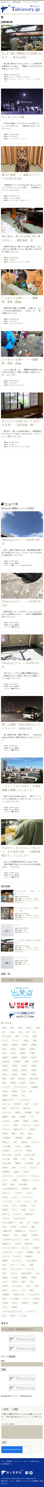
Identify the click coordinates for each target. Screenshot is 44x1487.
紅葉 (4, 1184)
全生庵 (14, 1277)
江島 (4, 1273)
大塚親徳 (6, 1294)
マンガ (5, 1040)
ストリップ (18, 1150)
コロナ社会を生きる (10, 1188)
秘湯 (34, 1040)
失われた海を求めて (17, 323)
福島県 (24, 1057)
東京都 (14, 1095)
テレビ (25, 1299)
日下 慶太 (24, 930)
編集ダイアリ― (19, 1129)
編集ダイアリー (8, 1100)
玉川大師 (17, 1104)
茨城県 (22, 1053)
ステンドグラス (16, 1269)
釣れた (14, 1303)
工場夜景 (34, 1087)
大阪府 (27, 1146)
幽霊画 (24, 1277)
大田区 (14, 1066)
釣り (23, 1095)
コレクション (22, 1176)
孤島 (4, 1049)
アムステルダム (19, 1218)
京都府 (14, 1180)
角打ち (5, 1290)
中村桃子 (34, 1235)
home (26, 1239)
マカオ (35, 1104)
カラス (5, 1205)
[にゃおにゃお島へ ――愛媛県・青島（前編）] (22, 355)
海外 (12, 1028)
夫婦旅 (25, 1040)
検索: (3, 1361)
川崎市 (5, 1091)
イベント (16, 565)
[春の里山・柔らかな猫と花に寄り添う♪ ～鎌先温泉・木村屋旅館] (22, 232)
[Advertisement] (22, 476)
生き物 (13, 1227)
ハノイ (5, 1180)
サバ (18, 1201)
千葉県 (32, 1053)
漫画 (34, 1188)
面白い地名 (34, 1078)
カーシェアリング (20, 1087)
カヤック (6, 1256)
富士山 (5, 1074)
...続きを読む (14, 69)
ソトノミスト (26, 1197)
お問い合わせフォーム (25, 1417)
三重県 (16, 1121)
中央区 (33, 1057)
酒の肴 (36, 1222)
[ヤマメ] (7, 935)
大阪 (21, 1222)
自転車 (14, 1091)
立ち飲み (23, 1205)
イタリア (18, 1193)
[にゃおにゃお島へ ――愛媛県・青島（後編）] (22, 294)
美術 (31, 1159)
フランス (36, 1239)
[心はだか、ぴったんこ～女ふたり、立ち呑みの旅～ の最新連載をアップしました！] (22, 844)
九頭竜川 (25, 1303)
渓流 (4, 1265)
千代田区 (17, 1062)
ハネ (33, 1205)
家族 (31, 1290)
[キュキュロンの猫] (22, 113)
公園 (17, 1036)
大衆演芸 (6, 1150)
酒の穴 (13, 1316)
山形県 (22, 1083)
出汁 (4, 1316)
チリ (31, 1117)
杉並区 (32, 1083)
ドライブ (6, 1087)
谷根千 (33, 1277)
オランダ (6, 1218)
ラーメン (15, 1040)
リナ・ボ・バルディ (10, 1248)
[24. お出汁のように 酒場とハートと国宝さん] (7, 918)
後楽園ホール (20, 1231)
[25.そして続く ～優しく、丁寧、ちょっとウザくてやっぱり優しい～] (7, 901)
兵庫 (4, 1269)
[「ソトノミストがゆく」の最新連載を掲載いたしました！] (22, 782)
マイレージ (35, 1142)
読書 (13, 1167)
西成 (23, 1210)
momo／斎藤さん (9, 1222)
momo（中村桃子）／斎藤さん (21, 77)
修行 (15, 1142)
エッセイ (17, 1214)
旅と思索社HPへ (6, 1464)
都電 (15, 1159)
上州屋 (5, 1303)
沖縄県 (24, 1045)
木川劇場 (28, 1256)
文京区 (13, 1049)
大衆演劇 (25, 1188)
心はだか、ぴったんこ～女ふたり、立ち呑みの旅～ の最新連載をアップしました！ (21, 851)
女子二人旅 (7, 1155)
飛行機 (24, 1142)
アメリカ (6, 1129)
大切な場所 (23, 1184)
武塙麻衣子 (29, 1214)
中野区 (5, 1066)
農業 (33, 1227)
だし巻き (23, 1316)
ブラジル (25, 1248)
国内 (20, 1028)
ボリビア (6, 1121)
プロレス (33, 1231)
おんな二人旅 (30, 1155)
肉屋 (36, 1286)
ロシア (27, 1201)
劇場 (31, 1265)
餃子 (23, 1282)
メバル (19, 1252)
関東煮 (5, 1260)
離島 (13, 1117)
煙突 (12, 1078)
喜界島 (29, 1138)
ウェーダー (31, 1269)
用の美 (5, 1167)
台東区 (33, 1066)
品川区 (24, 1066)
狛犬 (37, 1112)
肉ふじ (14, 1290)
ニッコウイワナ (21, 957)
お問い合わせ (35, 1461)
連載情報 (29, 565)
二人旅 (17, 1146)
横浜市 (5, 1070)
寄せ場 (29, 1150)
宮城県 (22, 1117)
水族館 (24, 1235)
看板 (4, 1078)
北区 (4, 1053)
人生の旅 (36, 1299)
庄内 (28, 1286)
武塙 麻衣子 (14, 136)
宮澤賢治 (6, 1172)
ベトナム (34, 1176)
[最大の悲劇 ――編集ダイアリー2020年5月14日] (22, 171)
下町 (23, 1091)
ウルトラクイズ (33, 1294)
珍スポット (7, 1193)
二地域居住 (7, 1138)
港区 (26, 1062)
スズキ (29, 1193)
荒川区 (35, 1121)
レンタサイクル (24, 1100)
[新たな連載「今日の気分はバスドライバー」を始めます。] (22, 721)
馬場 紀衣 (28, 1244)
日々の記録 (29, 1163)
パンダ (25, 1036)
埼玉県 (14, 1070)
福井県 (5, 1210)
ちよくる (6, 1104)
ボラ (13, 1205)
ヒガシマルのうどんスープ (12, 1311)
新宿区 (32, 1049)
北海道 (5, 1045)
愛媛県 (5, 1117)
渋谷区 (35, 1062)
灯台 (20, 1032)
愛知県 (14, 1057)
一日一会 (23, 1227)
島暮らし (6, 1142)
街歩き (29, 1028)
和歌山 (14, 1282)
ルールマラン (17, 1260)
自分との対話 (31, 1260)
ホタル (17, 1244)
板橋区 (25, 1121)
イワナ (22, 1265)
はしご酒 (6, 1159)
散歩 (26, 1104)
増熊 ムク (14, 260)
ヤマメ (18, 925)
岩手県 (17, 1112)
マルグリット (7, 1176)
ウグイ (14, 1210)
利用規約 (9, 1461)
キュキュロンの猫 (13, 117)
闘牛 (13, 1133)
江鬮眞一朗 (7, 1231)
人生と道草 (7, 1163)
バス (23, 1159)
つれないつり (25, 932)
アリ (23, 1290)
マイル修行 (7, 1146)
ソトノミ (6, 1125)
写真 (4, 1108)
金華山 (5, 1277)
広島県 (14, 1074)
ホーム (3, 1461)
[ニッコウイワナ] (7, 967)
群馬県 (5, 1095)
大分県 (5, 1197)
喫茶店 (32, 1129)
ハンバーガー (7, 1201)
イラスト (36, 1180)
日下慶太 (36, 1248)
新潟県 (14, 1045)
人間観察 (30, 1252)
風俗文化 (26, 1108)
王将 (31, 1282)
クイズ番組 (15, 1299)
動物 (4, 1083)
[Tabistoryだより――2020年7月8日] (22, 536)
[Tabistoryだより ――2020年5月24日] (22, 597)
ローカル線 (7, 1036)
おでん (14, 1197)
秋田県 (13, 1083)
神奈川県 (6, 1062)
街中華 (5, 1286)
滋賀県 (17, 1163)
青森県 (5, 1057)
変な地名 (22, 1078)
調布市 (24, 1074)
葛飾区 (24, 1070)
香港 (34, 1036)
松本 (4, 1227)
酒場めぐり (7, 1244)
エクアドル (7, 1112)
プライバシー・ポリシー (21, 1461)
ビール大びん (17, 1286)
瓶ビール (6, 1214)
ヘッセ (22, 1167)
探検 (38, 1028)
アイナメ (14, 1273)
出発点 (16, 1172)
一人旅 (11, 1032)
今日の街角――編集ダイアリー (21, 200)
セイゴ (32, 1210)
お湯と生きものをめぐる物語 (20, 262)
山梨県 (33, 1070)
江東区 (33, 1074)
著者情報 (23, 565)
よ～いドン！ (31, 1311)
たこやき (17, 1256)
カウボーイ (26, 1125)
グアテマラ (15, 1108)
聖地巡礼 (6, 1235)
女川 (37, 1273)
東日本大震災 (26, 1273)
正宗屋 (35, 1303)
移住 (29, 1133)
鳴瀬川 (14, 1307)
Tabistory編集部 (16, 198)
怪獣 (12, 1184)
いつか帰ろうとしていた (19, 139)
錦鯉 (21, 1133)
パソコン (33, 1167)
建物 (15, 1125)
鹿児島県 (18, 1138)
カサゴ (5, 1282)
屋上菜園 (28, 1112)
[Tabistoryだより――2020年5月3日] (22, 659)
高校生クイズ (18, 1294)
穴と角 (25, 1172)
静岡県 (33, 1045)
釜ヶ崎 (17, 1155)
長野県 (5, 1133)
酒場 (4, 1028)
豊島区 (22, 1049)
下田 (15, 1235)
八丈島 (13, 1053)
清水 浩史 (14, 321)
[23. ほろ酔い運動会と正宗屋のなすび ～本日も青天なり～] (22, 49)
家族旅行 (25, 1180)
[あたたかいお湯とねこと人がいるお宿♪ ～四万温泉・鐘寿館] (22, 417)
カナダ (37, 1125)
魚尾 (4, 1299)
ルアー (13, 1265)
